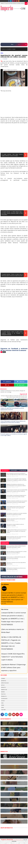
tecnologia (4, 698)
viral (2, 53)
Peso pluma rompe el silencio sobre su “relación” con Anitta (15, 525)
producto (3, 696)
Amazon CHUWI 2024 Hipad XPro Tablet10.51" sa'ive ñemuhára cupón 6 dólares (13, 657)
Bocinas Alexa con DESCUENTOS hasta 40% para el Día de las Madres (16, 557)
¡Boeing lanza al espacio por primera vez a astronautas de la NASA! (16, 568)
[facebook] (9, 1)
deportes (3, 680)
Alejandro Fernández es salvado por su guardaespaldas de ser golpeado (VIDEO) (16, 485)
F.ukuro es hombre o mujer (8, 49)
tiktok (3, 700)
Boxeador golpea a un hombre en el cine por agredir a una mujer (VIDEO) (14, 434)
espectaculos (5, 683)
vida (2, 703)
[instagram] (13, 1)
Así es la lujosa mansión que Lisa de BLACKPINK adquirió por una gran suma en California (17, 490)
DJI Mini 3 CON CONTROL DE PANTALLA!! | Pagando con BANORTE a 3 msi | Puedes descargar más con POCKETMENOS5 (11, 643)
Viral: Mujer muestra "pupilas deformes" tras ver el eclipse (12, 155)
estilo (2, 685)
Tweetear (21, 381)
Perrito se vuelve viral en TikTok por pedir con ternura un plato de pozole (12, 275)
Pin (8, 385)
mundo (3, 691)
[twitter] (11, 1)
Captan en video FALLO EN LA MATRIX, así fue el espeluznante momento (12, 409)
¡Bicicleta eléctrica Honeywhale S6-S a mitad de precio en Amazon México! (16, 552)
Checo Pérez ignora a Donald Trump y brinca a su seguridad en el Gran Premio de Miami (13, 421)
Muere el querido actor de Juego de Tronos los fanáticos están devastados (16, 537)
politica (3, 694)
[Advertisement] (14, 28)
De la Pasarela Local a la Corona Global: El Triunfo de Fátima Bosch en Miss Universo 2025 (17, 474)
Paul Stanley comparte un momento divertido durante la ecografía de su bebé (17, 514)
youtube (3, 709)
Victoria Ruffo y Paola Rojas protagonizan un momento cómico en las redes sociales (16, 496)
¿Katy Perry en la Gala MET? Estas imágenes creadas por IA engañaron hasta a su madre (17, 479)
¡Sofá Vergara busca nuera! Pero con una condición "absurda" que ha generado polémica (16, 508)
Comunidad (23, 470)
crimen (3, 678)
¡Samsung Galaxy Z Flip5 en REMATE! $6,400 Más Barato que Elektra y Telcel (16, 546)
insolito (3, 687)
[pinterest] (14, 1)
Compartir (8, 381)
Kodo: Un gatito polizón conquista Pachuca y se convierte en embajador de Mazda (12, 333)
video (2, 705)
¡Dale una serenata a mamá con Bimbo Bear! (12, 630)
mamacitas (4, 689)
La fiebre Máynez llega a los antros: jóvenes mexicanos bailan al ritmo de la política (12, 213)
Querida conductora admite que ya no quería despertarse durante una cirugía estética (17, 501)
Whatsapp (21, 385)
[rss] (18, 1)
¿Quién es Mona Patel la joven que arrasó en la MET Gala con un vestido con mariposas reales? (17, 531)
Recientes (5, 470)
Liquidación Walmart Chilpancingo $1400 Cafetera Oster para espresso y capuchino (13, 667)
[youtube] (16, 1)
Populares (14, 470)
